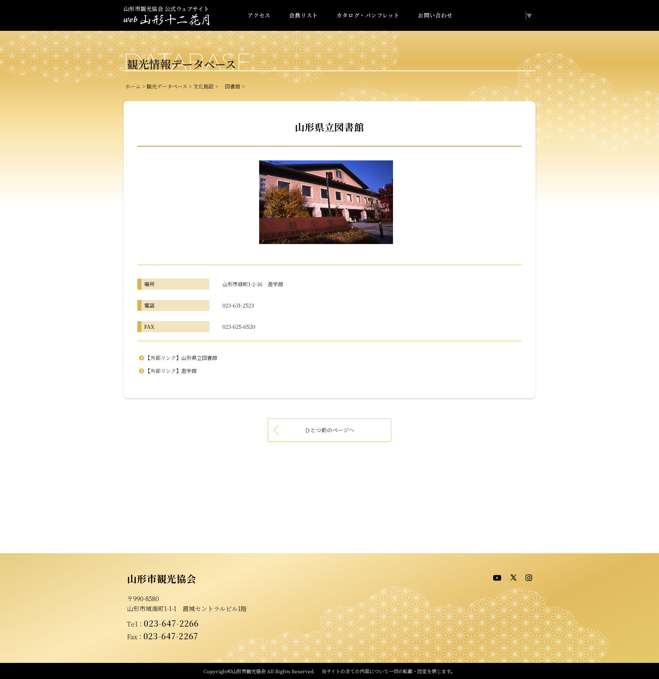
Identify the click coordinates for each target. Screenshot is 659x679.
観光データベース (167, 86)
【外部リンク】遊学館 (171, 370)
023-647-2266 (171, 623)
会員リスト (303, 15)
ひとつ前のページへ (329, 430)
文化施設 (203, 86)
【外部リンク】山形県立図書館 (181, 357)
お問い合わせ (435, 15)
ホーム (133, 86)
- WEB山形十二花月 (166, 20)
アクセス (258, 15)
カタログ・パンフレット (368, 15)
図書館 (230, 86)
